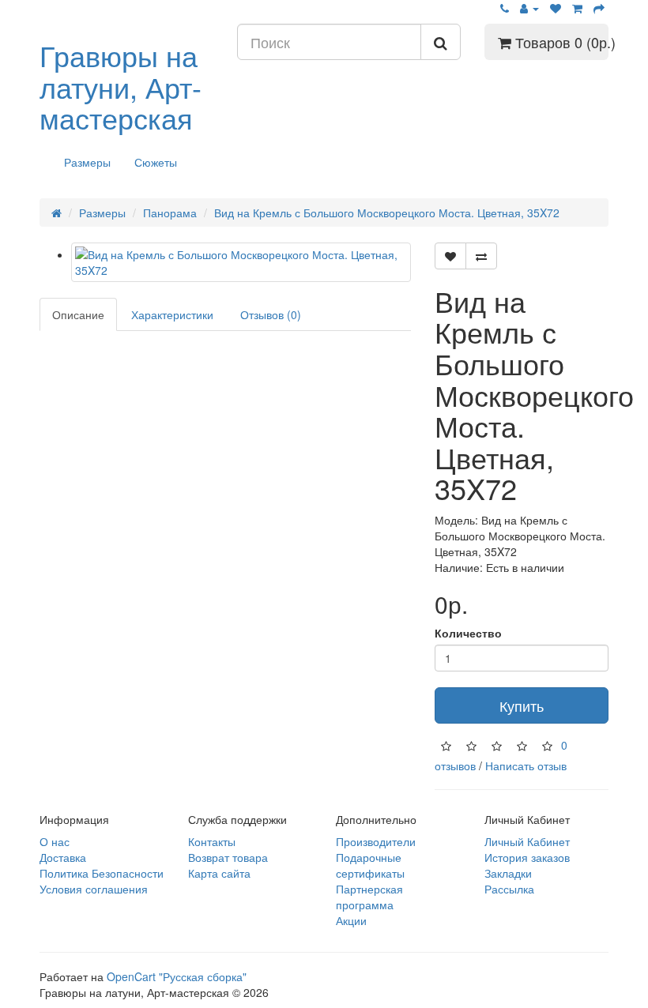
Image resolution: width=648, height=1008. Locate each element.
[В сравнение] (481, 256)
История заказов (527, 857)
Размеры (87, 162)
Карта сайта (219, 873)
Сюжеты (155, 162)
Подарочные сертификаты (370, 865)
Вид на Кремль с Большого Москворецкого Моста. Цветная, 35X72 (386, 212)
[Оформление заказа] (599, 8)
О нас (55, 841)
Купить (521, 705)
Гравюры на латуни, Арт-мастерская (121, 86)
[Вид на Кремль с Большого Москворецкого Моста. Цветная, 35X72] (241, 262)
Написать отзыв (526, 765)
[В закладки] (450, 256)
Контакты (211, 841)
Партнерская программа (369, 896)
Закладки (508, 873)
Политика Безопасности (102, 873)
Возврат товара (228, 857)
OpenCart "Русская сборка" (177, 976)
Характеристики (172, 314)
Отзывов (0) (270, 314)
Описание (78, 314)
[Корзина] (577, 8)
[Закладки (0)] (555, 8)
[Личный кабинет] (529, 8)
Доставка (63, 857)
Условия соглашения (94, 889)
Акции (351, 920)
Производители (376, 841)
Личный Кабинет (527, 841)
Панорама (170, 212)
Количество (468, 633)
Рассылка (509, 889)
